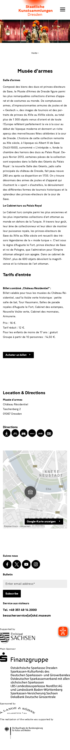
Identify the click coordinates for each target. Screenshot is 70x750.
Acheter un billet (15, 355)
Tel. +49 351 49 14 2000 (20, 610)
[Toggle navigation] (62, 9)
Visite (34, 53)
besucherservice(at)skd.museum (27, 615)
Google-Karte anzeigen (41, 521)
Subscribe (11, 593)
